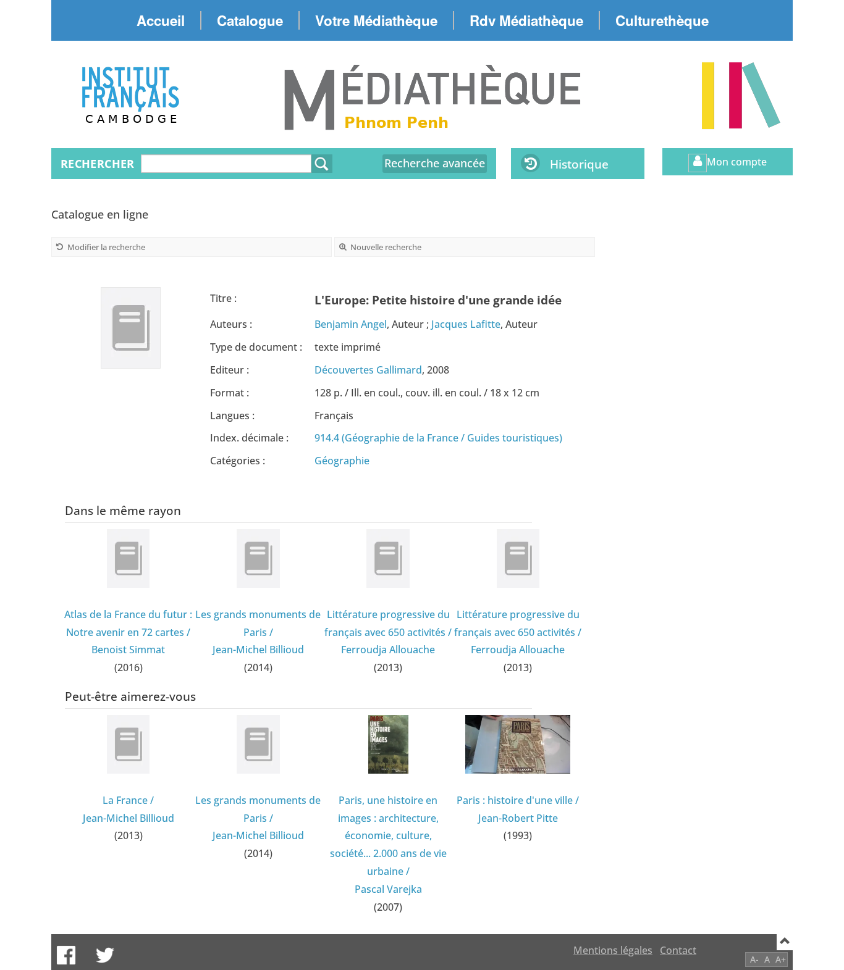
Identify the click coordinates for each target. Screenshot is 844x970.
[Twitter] (105, 955)
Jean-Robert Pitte (518, 818)
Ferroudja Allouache (388, 649)
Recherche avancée (434, 163)
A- (754, 959)
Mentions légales (612, 950)
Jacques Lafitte (465, 324)
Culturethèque (662, 20)
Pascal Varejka (388, 889)
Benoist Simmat (128, 649)
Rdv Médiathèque (526, 20)
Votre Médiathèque (376, 20)
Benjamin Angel (350, 324)
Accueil (161, 20)
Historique (579, 164)
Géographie (341, 460)
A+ (780, 959)
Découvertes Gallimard (368, 370)
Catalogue (250, 20)
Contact (678, 950)
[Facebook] (66, 955)
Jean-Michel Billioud (258, 649)
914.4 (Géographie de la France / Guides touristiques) (438, 438)
